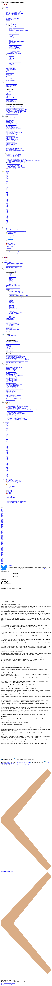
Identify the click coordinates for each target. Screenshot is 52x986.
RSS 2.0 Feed (10, 243)
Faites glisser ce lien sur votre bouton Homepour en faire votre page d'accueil (16, 502)
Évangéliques (11, 305)
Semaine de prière (7, 262)
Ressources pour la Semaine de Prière (14, 267)
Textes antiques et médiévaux (12, 338)
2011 (7, 190)
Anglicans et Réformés (11, 372)
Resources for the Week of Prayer (13, 14)
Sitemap (9, 248)
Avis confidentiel (11, 486)
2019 (7, 181)
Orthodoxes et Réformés (11, 394)
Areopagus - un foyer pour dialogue (13, 285)
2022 (7, 177)
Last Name (15, 576)
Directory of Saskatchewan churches (16, 28)
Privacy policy (10, 237)
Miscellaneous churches (11, 101)
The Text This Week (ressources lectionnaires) (17, 419)
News (7, 762)
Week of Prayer (6, 9)
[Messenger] (2, 596)
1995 (7, 210)
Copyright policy (11, 235)
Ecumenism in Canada (12, 157)
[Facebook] (2, 593)
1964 (7, 226)
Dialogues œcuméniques (11, 335)
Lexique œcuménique (10, 322)
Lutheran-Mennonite (10, 131)
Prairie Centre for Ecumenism (13, 164)
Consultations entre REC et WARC (13, 398)
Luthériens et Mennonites (11, 387)
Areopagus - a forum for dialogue (13, 18)
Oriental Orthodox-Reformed (12, 140)
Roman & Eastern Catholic (14, 51)
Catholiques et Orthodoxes (11, 381)
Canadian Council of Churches (14, 155)
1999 (7, 205)
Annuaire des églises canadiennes (16, 291)
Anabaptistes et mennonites (14, 299)
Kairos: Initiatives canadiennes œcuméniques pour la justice (20, 411)
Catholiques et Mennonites (11, 379)
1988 (7, 216)
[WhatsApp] (2, 600)
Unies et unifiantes (10, 350)
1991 (7, 214)
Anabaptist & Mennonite (14, 34)
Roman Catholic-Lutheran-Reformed (14, 148)
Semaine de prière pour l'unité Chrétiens (14, 263)
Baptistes (11, 301)
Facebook (9, 490)
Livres (6, 260)
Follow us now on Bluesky (42, 568)
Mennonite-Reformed (10, 136)
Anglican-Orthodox (10, 121)
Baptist (10, 36)
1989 (7, 215)
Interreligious (9, 86)
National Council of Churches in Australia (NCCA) (17, 110)
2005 (7, 198)
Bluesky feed (10, 239)
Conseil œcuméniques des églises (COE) (14, 357)
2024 (7, 175)
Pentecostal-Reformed (10, 144)
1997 (7, 207)
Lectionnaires (9, 328)
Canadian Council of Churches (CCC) (14, 106)
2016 (7, 184)
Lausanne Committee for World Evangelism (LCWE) (17, 111)
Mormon (10, 43)
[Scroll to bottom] (2, 1)
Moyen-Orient (12, 281)
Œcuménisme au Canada (12, 414)
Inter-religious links (10, 73)
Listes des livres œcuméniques (12, 323)
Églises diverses (12, 317)
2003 (7, 200)
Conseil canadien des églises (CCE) (13, 355)
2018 (7, 182)
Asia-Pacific (11, 58)
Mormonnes (11, 309)
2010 (7, 192)
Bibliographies (9, 23)
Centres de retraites (13, 284)
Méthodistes (11, 307)
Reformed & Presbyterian (11, 97)
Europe (10, 60)
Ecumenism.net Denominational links (17, 32)
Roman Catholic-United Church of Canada (15, 150)
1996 (7, 209)
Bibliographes (9, 286)
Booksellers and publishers (11, 24)
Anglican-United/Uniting (11, 125)
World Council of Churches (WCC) (13, 112)
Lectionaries (8, 75)
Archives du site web (11, 484)
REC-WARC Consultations (12, 147)
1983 (7, 221)
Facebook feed (10, 240)
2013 (7, 188)
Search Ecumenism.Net (11, 80)
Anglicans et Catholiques (11, 368)
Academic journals (10, 19)
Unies (10, 316)
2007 (7, 195)
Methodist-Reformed (10, 138)
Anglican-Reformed (10, 122)
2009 (7, 193)
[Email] (2, 598)
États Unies (11, 279)
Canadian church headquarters (15, 26)
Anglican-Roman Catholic (11, 123)
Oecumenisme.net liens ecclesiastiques (17, 297)
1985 (7, 220)
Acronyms (8, 20)
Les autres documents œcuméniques (13, 362)
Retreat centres (12, 29)
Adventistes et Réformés (11, 366)
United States (11, 64)
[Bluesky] (2, 591)
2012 (7, 189)
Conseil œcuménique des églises (14, 407)
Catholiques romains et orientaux (13, 344)
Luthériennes (11, 306)
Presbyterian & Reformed (14, 48)
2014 (7, 187)
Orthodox (8, 96)
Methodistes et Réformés (11, 392)
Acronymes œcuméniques (11, 271)
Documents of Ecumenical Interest (13, 53)
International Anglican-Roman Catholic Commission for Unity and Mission (23, 160)
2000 (7, 204)
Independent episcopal (13, 39)
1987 (7, 217)
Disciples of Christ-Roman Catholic (13, 128)
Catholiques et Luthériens (11, 378)
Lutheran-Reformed (10, 133)
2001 (7, 203)
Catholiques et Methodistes (11, 380)
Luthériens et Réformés (11, 390)
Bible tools (8, 21)
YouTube (9, 493)
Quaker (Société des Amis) (14, 314)
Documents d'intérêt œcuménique (13, 288)
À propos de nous (8, 479)
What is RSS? (10, 246)
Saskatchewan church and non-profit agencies (18, 30)
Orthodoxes (11, 311)
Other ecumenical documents (12, 114)
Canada (10, 59)
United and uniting (13, 52)
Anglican (11, 35)
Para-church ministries (13, 46)
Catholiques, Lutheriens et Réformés (14, 384)
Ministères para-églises (13, 308)
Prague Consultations (10, 145)
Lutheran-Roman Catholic (11, 134)
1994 (7, 211)
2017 (7, 183)
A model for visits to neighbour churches (14, 13)
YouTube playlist (11, 244)
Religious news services (11, 76)
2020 (7, 179)
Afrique (10, 274)
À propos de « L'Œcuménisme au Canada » (16, 480)
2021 (7, 178)
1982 (7, 222)
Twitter (8, 492)
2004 (7, 199)
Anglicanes (11, 300)
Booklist (6, 7)
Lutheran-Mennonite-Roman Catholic (14, 132)
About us (7, 228)
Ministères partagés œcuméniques (14, 412)
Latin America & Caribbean (15, 62)
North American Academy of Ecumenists (16, 162)
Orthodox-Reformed (10, 142)
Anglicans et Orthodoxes (11, 370)
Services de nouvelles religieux (12, 329)
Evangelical (11, 37)
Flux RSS (9, 491)
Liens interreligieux (10, 325)
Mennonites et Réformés (11, 391)
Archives (7, 171)
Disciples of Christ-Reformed (12, 127)
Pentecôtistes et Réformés (11, 396)
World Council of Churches (13, 168)
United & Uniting (9, 100)
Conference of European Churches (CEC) (15, 108)
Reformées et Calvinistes (11, 348)
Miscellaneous (12, 42)
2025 (7, 173)
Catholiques (11, 302)
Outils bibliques (9, 327)
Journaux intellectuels (10, 319)
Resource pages (9, 78)
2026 (7, 172)
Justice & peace (9, 74)
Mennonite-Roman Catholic (12, 137)
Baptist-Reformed (10, 126)
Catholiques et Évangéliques (12, 376)
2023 (7, 176)
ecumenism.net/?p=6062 (25, 759)
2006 (7, 196)
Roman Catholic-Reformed (12, 149)
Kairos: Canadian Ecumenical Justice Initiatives (17, 161)
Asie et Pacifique (12, 277)
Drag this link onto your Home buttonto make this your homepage (15, 252)
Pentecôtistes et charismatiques (15, 312)
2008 (7, 194)
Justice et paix (9, 320)
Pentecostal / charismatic (14, 47)
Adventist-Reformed (10, 117)
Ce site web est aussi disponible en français (16, 231)
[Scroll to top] (1, 1)
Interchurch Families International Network (16, 159)
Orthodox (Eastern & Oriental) (15, 45)
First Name (15, 574)
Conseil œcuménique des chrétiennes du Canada (17, 406)
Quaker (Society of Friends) (15, 49)
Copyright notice (4, 983)
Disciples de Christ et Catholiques (13, 386)
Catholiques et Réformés (11, 383)
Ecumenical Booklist (10, 68)
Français (6, 4)
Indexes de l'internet (10, 318)
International (11, 56)
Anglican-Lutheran (10, 120)
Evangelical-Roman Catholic (12, 129)
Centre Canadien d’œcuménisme (23, 762)
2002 (7, 201)
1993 (7, 212)
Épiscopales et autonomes (14, 303)
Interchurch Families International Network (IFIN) (16, 109)
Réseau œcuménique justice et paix (14, 165)
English (6, 257)
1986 (7, 218)
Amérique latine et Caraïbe (14, 275)
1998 (7, 206)
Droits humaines (9, 289)
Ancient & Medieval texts (11, 84)
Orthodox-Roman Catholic (11, 143)
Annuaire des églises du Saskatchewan (17, 292)
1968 (7, 223)
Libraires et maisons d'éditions (12, 324)
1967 (7, 224)
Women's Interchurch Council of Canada (16, 167)
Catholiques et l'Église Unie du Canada (14, 375)
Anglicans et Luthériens (11, 369)
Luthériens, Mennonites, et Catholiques (14, 389)
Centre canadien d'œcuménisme (14, 403)
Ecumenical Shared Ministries (13, 156)
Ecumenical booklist (11, 232)
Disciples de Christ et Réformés (12, 385)
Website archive (10, 233)
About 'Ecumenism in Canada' (13, 229)
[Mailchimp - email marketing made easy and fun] (6, 583)
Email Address (16, 573)
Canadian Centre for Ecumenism (14, 154)
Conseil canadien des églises (13, 404)
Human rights (9, 71)
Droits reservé (10, 487)
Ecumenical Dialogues (11, 69)
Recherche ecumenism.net (11, 331)
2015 (7, 186)
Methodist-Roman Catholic (12, 139)
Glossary (8, 70)
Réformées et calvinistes (14, 313)
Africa (10, 57)
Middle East (11, 63)
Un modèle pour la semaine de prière (14, 266)
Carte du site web (11, 497)
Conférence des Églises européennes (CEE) (15, 356)
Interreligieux (9, 336)
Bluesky (10, 565)
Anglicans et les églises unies (12, 373)
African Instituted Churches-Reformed (14, 119)
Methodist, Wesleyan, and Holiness (16, 41)
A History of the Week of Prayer (13, 12)
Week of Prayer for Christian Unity (13, 11)
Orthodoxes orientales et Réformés (13, 395)
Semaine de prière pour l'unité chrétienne (16, 418)
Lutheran (11, 40)
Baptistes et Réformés (10, 374)
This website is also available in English (15, 481)
